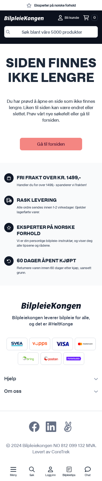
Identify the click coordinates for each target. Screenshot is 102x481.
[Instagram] (51, 426)
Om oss (12, 391)
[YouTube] (68, 426)
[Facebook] (34, 426)
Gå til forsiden (51, 144)
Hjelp (10, 379)
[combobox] (51, 32)
